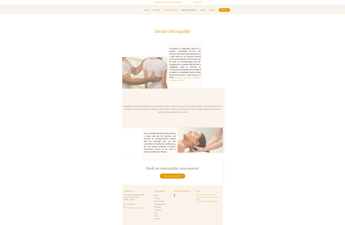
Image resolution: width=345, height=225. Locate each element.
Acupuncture (158, 210)
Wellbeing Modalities (160, 204)
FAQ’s (156, 213)
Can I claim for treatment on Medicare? (207, 201)
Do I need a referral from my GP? (205, 195)
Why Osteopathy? (159, 201)
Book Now (157, 218)
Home (156, 195)
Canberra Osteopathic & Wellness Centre (124, 15)
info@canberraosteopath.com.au (135, 208)
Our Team (157, 198)
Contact (156, 216)
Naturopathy (157, 207)
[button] (172, 176)
